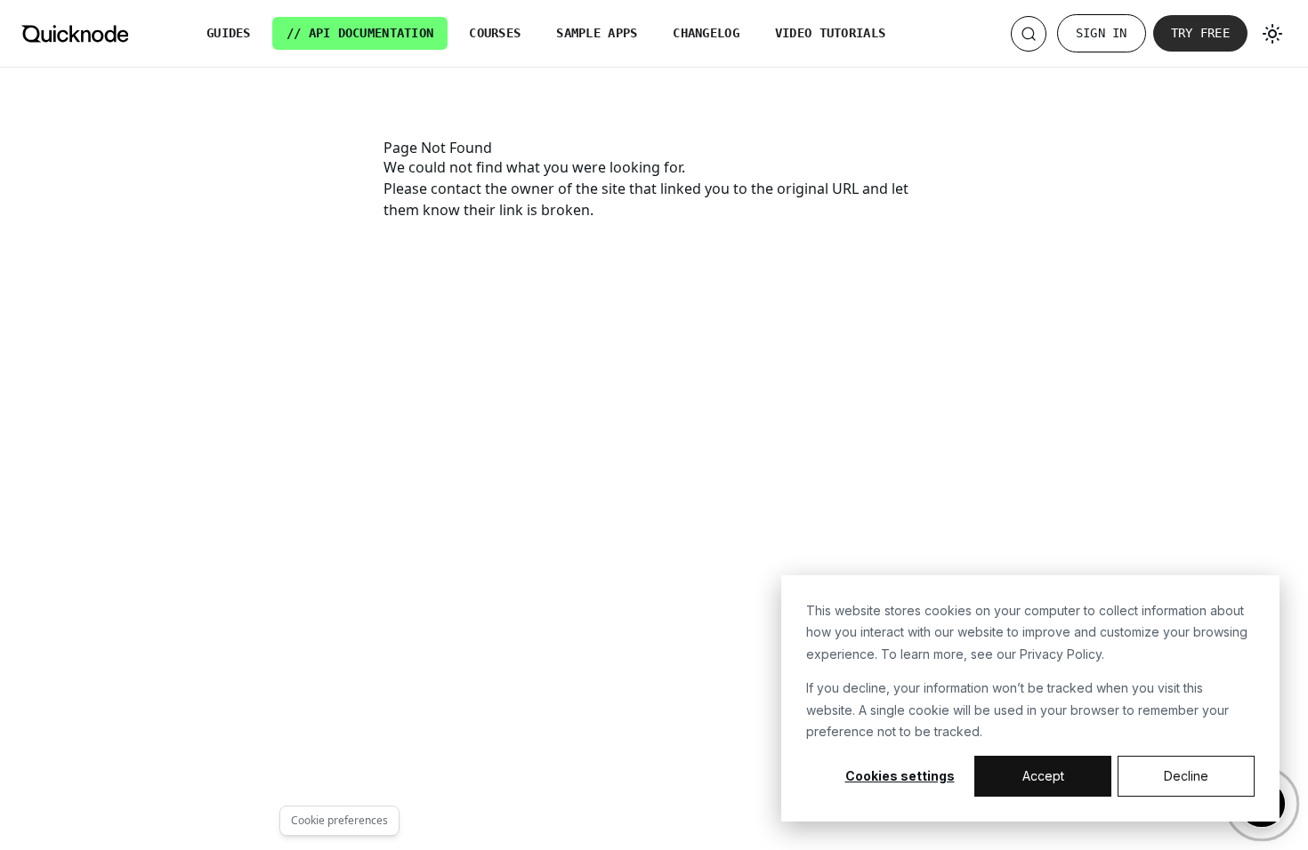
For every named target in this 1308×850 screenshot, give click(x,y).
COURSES (495, 33)
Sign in (1101, 33)
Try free (1200, 33)
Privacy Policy (1061, 654)
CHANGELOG (706, 33)
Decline (1186, 775)
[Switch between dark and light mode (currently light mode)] (1272, 34)
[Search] (1028, 34)
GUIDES (228, 33)
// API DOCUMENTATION (360, 33)
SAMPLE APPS (596, 33)
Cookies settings (900, 775)
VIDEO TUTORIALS (830, 33)
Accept (1043, 775)
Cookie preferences (339, 820)
